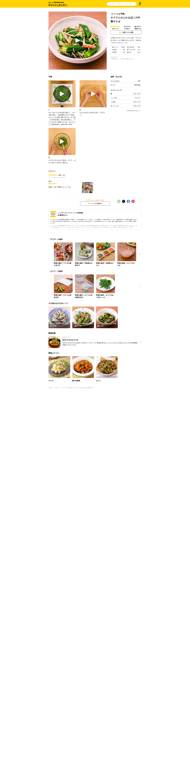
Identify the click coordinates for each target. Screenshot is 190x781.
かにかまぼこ (115, 81)
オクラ (113, 85)
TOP (49, 388)
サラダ (56, 388)
